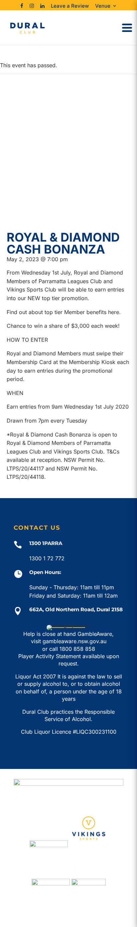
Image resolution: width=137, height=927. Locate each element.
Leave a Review (70, 5)
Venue (102, 5)
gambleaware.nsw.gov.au (74, 641)
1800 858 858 (77, 649)
